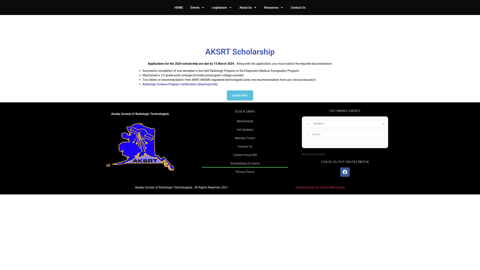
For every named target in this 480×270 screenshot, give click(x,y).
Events (195, 7)
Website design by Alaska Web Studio (320, 187)
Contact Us (298, 7)
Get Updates (245, 129)
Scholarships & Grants (245, 163)
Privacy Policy (245, 172)
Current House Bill (245, 155)
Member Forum (245, 138)
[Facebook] (345, 172)
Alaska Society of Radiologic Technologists (140, 114)
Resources (271, 7)
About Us (245, 7)
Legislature (219, 7)
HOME (179, 7)
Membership (245, 121)
